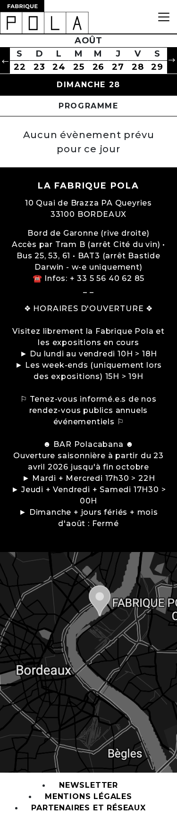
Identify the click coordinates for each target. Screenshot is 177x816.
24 (59, 67)
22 (20, 67)
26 (99, 67)
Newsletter (88, 785)
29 (157, 67)
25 (78, 67)
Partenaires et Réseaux (88, 808)
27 (118, 67)
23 (39, 67)
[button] (5, 61)
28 (138, 67)
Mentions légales (88, 796)
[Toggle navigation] (164, 16)
